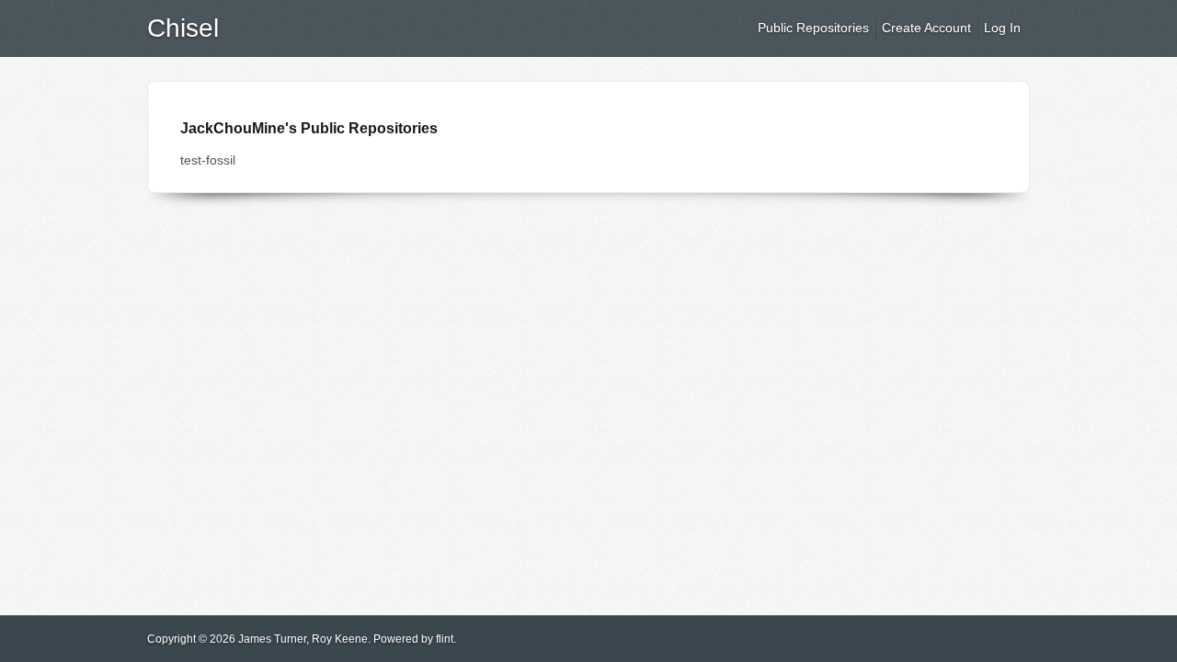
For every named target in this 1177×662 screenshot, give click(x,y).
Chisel (183, 28)
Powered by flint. (414, 639)
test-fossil (207, 160)
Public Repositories (813, 27)
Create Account (926, 27)
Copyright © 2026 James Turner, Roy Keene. (259, 639)
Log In (1002, 27)
